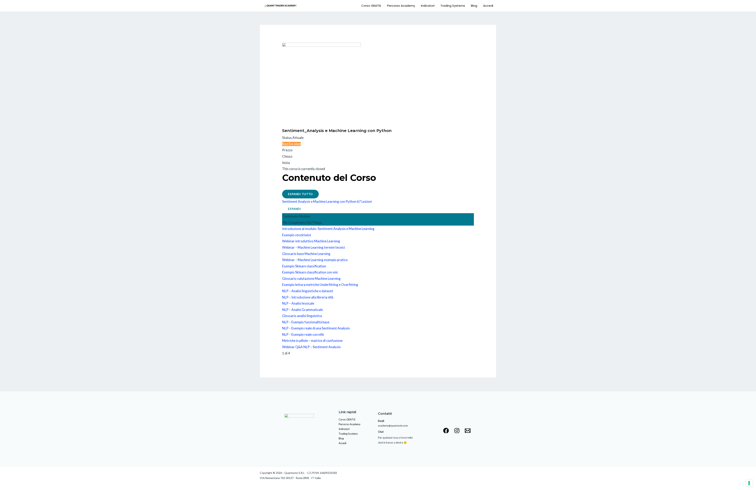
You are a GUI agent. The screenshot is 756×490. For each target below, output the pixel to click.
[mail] (467, 430)
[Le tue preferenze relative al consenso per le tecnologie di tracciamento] (749, 483)
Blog (474, 6)
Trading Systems (452, 6)
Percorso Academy (401, 6)
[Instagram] (457, 430)
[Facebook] (446, 430)
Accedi (488, 6)
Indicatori (428, 6)
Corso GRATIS (371, 6)
